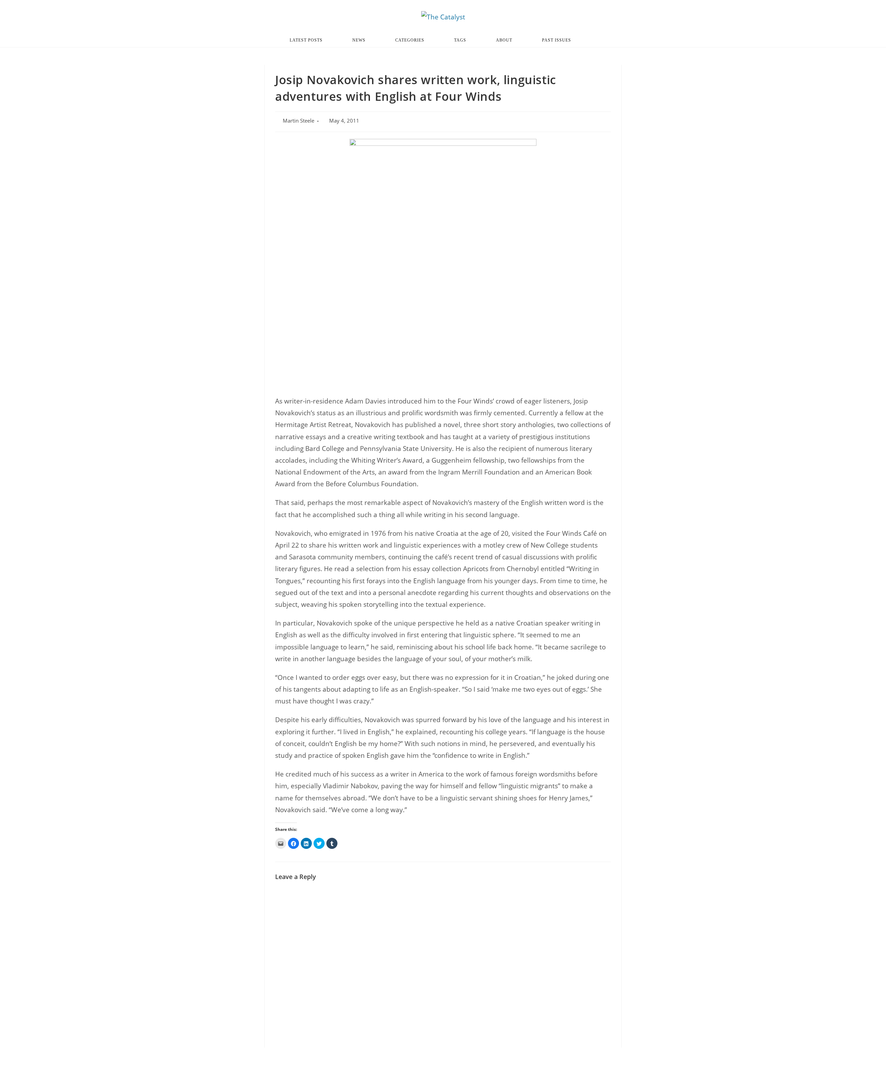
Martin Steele (298, 120)
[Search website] (598, 40)
